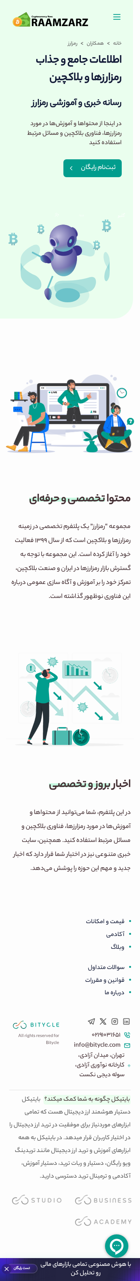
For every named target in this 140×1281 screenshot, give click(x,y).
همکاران (95, 44)
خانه (117, 44)
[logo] (35, 1025)
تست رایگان (22, 1268)
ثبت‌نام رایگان (98, 168)
